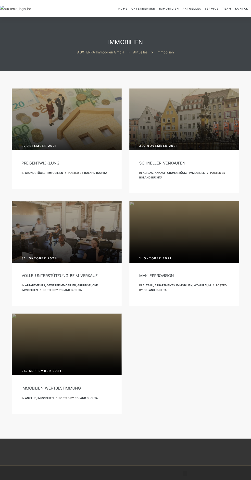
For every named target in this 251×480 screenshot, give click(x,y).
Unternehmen (143, 8)
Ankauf (160, 173)
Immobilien (169, 8)
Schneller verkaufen (162, 163)
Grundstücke (35, 173)
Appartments (35, 285)
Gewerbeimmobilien (61, 285)
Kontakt (243, 8)
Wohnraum (202, 285)
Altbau (148, 173)
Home (123, 8)
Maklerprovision (156, 275)
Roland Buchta (95, 173)
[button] (185, 473)
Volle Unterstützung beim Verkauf (60, 275)
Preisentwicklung (40, 163)
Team (226, 8)
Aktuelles (192, 8)
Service (212, 8)
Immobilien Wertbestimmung (51, 388)
